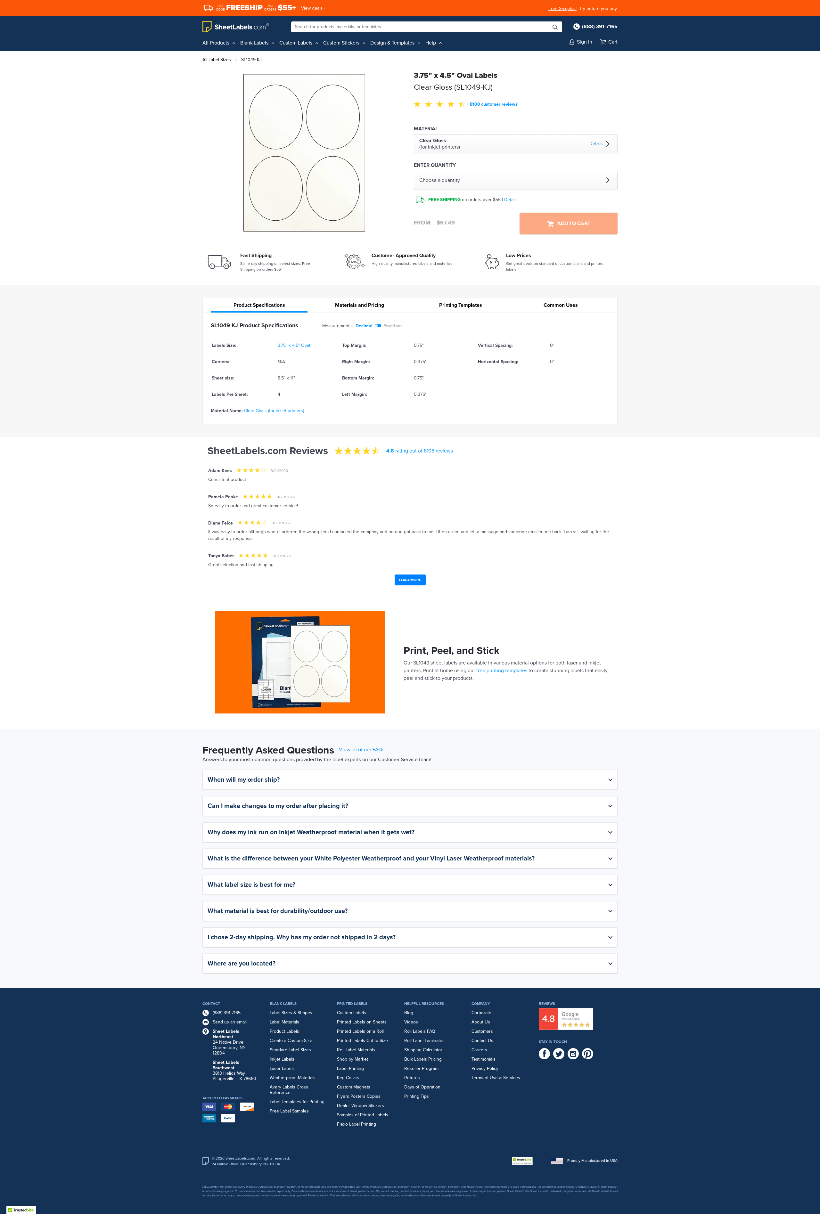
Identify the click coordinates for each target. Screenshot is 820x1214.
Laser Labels (282, 1068)
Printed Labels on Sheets (362, 1022)
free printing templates (501, 670)
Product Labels (284, 1031)
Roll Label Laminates (424, 1040)
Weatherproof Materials (293, 1077)
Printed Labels (352, 1003)
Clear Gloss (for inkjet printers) (274, 410)
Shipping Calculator (423, 1050)
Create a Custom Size (291, 1040)
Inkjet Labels (282, 1059)
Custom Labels (351, 1012)
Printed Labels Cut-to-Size (362, 1040)
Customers (482, 1031)
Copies (374, 1096)
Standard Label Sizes (290, 1050)
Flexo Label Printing (356, 1124)
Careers (479, 1050)
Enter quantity (435, 165)
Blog (408, 1012)
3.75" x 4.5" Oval (294, 345)
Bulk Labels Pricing (423, 1059)
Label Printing (350, 1068)
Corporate (481, 1012)
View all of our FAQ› (361, 749)
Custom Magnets (353, 1087)
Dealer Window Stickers (360, 1105)
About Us (481, 1022)
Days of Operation (422, 1087)
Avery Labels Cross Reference (289, 1089)
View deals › (313, 8)
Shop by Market (352, 1059)
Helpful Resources (424, 1003)
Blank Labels (283, 1003)
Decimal (364, 326)
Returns (412, 1077)
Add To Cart (572, 223)
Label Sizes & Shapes (291, 1012)
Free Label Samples (289, 1111)
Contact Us (482, 1040)
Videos (411, 1022)
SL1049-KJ (251, 59)
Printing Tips (416, 1096)
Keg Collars (348, 1077)
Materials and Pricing (359, 305)
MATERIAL (426, 129)
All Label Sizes (216, 59)
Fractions (393, 326)
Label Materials (284, 1022)
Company (481, 1003)
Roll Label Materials (356, 1050)
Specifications (259, 305)
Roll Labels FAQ (419, 1031)
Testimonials (484, 1059)
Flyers (343, 1096)
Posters (357, 1096)
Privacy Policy (485, 1068)
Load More (410, 580)
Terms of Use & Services (496, 1077)
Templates (460, 305)
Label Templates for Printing (297, 1101)
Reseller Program (421, 1068)
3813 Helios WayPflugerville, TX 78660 (234, 1070)
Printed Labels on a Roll (360, 1031)
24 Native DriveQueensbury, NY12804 (229, 1042)
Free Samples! (562, 8)
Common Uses (561, 305)
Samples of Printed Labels (362, 1115)
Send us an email (230, 1022)
